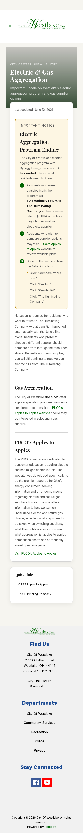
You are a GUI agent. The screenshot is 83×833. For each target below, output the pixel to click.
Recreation (39, 732)
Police (39, 741)
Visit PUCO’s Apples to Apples (36, 553)
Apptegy (50, 826)
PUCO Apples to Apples (33, 584)
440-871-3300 (45, 671)
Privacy (39, 750)
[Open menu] (10, 26)
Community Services (39, 723)
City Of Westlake (39, 714)
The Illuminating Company (34, 594)
